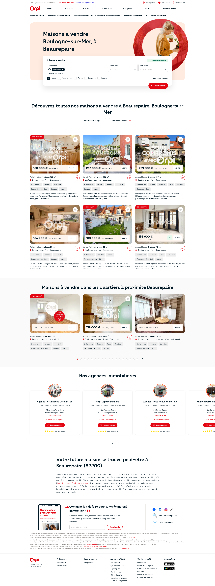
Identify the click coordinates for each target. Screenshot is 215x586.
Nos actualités (62, 566)
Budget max (114, 66)
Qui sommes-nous (117, 566)
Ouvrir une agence (117, 572)
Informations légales (145, 566)
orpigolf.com (89, 563)
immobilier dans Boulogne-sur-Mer (72, 483)
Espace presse (115, 569)
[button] (62, 69)
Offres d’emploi (116, 575)
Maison (53, 78)
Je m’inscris (115, 527)
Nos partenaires (91, 559)
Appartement (67, 78)
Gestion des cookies (145, 578)
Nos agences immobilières (107, 376)
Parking (104, 78)
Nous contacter (56, 425)
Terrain (80, 78)
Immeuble (92, 78)
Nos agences (115, 563)
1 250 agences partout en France (42, 2)
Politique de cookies (145, 574)
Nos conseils (61, 563)
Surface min (144, 66)
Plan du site (141, 563)
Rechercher (160, 86)
